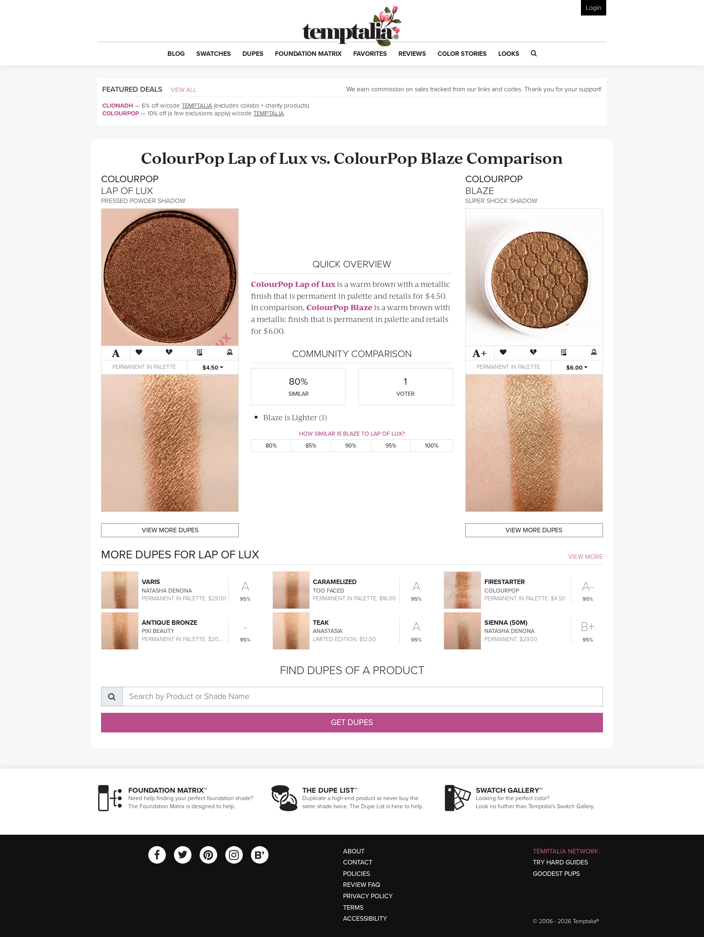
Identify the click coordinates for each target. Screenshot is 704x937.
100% (431, 445)
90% (350, 445)
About (354, 851)
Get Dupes (352, 723)
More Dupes (170, 530)
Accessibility (365, 919)
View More (585, 557)
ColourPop (120, 113)
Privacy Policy (368, 896)
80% (271, 445)
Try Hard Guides (560, 862)
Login (593, 8)
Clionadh (117, 105)
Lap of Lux (268, 157)
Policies (356, 874)
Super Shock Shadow (501, 201)
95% (390, 445)
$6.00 (575, 367)
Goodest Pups (556, 874)
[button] (176, 54)
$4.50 (211, 367)
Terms (353, 908)
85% (311, 445)
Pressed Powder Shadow (143, 201)
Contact (357, 862)
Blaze (441, 157)
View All (184, 89)
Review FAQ (361, 885)
